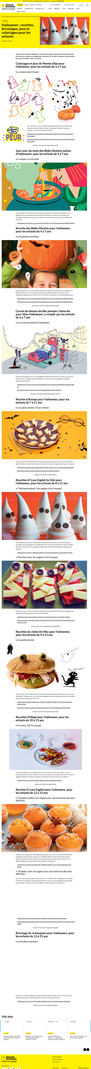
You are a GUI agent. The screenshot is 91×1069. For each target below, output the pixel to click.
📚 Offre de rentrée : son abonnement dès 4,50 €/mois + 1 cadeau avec (43, 1)
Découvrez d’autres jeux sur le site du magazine (39, 390)
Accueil (3, 16)
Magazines (57, 8)
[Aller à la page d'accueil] (8, 10)
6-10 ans (32, 4)
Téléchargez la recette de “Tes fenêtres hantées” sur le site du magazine (43, 1001)
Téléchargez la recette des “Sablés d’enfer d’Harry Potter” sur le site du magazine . (45, 467)
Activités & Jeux (40, 8)
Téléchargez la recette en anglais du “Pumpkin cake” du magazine (42, 918)
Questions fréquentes (58, 1059)
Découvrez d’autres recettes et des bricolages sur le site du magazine (45, 302)
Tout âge (20, 4)
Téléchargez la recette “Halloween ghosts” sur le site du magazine (45, 552)
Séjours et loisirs (21, 11)
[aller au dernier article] (84, 1049)
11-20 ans (38, 4)
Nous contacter (56, 1062)
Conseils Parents (28, 8)
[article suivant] (87, 1049)
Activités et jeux (8, 16)
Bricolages (14, 16)
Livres (64, 8)
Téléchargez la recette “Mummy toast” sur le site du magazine (43, 617)
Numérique (71, 8)
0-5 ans (26, 4)
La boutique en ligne (69, 4)
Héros (50, 8)
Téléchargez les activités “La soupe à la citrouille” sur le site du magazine (46, 223)
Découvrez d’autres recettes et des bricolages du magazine (38, 471)
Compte (87, 5)
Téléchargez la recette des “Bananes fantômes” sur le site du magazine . (45, 298)
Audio (77, 8)
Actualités (19, 8)
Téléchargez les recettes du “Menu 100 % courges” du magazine (39, 780)
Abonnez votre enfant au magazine (45, 145)
